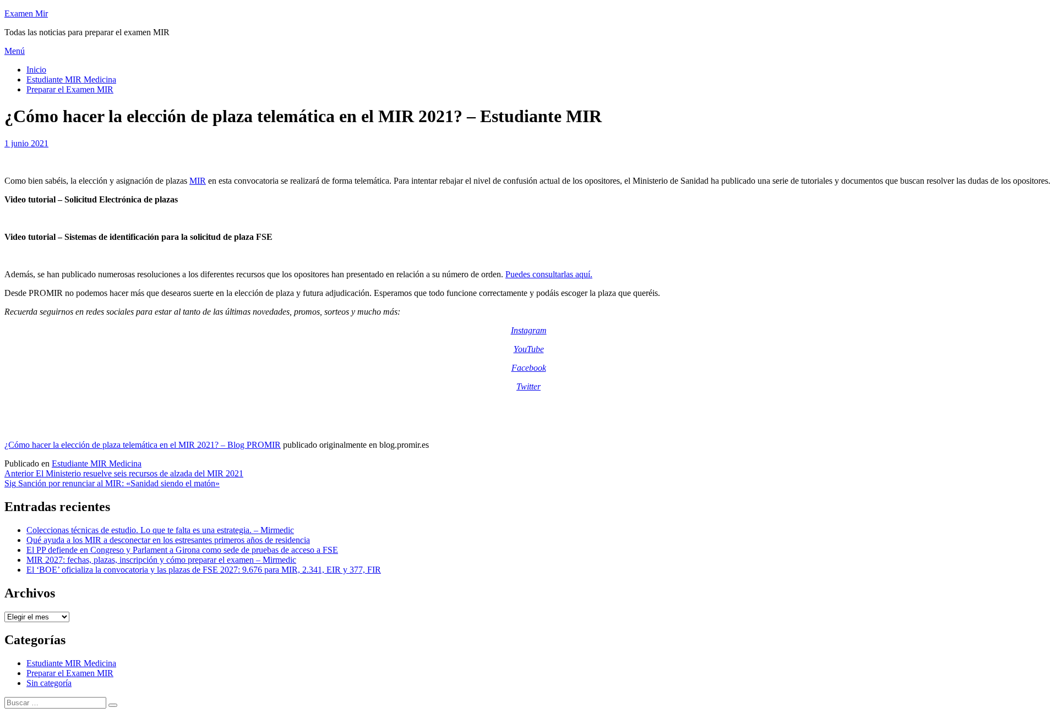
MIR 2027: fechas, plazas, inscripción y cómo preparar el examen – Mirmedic (161, 559)
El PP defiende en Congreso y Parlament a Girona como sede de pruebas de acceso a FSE (182, 550)
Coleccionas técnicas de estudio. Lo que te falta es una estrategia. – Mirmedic (160, 530)
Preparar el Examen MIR (69, 89)
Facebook (528, 367)
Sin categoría (49, 683)
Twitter (528, 386)
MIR (197, 180)
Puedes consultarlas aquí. (548, 274)
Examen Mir (26, 13)
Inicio (36, 69)
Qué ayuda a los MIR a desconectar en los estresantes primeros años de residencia (168, 540)
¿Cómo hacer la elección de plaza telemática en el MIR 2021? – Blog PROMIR (142, 444)
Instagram (529, 330)
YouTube (529, 349)
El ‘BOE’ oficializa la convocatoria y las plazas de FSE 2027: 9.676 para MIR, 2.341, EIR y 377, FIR (203, 569)
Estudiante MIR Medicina (71, 79)
